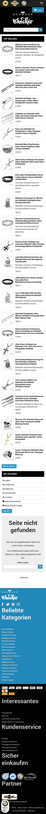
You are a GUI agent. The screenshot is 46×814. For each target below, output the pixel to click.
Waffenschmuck (8, 662)
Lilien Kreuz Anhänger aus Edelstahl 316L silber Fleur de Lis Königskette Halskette (28, 346)
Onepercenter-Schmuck (11, 656)
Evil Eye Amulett (8, 644)
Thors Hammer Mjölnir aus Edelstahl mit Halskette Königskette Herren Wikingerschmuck (26, 383)
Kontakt (5, 738)
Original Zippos (8, 680)
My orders (6, 480)
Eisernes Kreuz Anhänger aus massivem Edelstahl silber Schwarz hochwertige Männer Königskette (29, 244)
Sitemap (31, 811)
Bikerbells (5, 677)
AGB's (14, 808)
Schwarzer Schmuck (10, 671)
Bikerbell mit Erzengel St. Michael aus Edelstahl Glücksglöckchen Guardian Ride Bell (29, 200)
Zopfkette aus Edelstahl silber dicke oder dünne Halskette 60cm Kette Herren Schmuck (29, 115)
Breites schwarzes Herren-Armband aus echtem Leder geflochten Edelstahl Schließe (29, 69)
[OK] (40, 567)
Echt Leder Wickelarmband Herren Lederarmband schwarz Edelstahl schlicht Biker (29, 177)
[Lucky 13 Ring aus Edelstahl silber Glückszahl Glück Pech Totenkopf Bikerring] (8, 455)
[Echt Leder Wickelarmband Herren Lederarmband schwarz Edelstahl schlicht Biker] (8, 180)
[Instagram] (18, 605)
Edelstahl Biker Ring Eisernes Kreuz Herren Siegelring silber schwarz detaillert (27, 146)
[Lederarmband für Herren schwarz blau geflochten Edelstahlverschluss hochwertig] (8, 282)
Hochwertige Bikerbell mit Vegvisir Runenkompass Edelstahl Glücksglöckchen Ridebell (29, 361)
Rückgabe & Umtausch (10, 744)
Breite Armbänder (8, 647)
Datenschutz (22, 808)
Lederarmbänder (8, 674)
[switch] (5, 810)
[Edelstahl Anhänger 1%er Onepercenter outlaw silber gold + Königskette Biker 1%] (8, 103)
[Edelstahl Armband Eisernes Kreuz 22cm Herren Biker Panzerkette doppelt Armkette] (8, 334)
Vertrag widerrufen (19, 811)
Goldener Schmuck (9, 668)
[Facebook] (2, 605)
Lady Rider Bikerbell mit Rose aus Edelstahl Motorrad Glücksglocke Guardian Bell (29, 259)
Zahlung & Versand (9, 747)
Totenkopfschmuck (9, 653)
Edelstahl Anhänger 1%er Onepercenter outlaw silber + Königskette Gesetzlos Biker (26, 100)
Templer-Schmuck (9, 635)
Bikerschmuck (7, 650)
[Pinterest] (13, 605)
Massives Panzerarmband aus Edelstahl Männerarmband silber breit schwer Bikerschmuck (28, 46)
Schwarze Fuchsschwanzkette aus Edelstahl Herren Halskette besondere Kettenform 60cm (29, 398)
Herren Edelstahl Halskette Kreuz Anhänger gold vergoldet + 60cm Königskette (28, 436)
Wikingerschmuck (9, 638)
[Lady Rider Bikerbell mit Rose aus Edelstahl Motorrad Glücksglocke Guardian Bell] (8, 262)
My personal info (8, 493)
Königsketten (7, 659)
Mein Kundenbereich (10, 750)
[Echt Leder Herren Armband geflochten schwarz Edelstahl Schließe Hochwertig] (8, 72)
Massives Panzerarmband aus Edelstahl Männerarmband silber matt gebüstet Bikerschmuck (28, 220)
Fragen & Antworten (9, 741)
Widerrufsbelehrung (36, 808)
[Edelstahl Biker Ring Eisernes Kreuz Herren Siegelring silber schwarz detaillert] (8, 149)
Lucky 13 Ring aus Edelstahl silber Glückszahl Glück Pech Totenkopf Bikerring (29, 452)
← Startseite (23, 577)
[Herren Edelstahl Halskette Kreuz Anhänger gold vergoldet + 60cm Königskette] (8, 164)
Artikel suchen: (23, 562)
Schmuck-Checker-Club (11, 719)
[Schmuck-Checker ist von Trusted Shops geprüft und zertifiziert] (20, 776)
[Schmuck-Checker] (23, 18)
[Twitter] (8, 605)
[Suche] (40, 30)
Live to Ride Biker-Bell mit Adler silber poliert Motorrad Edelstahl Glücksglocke (28, 295)
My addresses (7, 489)
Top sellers (10, 38)
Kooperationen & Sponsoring (13, 722)
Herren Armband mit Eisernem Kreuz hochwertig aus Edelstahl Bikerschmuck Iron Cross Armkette (29, 331)
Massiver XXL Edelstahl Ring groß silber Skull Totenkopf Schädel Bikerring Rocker (29, 421)
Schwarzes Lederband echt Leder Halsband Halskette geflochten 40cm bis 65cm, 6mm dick (28, 85)
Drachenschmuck (8, 641)
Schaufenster (7, 713)
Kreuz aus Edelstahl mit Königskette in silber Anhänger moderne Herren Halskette (27, 131)
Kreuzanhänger (7, 629)
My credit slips (8, 485)
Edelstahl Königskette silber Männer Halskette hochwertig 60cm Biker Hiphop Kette (29, 315)
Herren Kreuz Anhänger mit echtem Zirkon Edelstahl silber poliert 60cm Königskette (29, 161)
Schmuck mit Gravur (10, 665)
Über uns (5, 716)
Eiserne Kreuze (7, 632)
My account (10, 473)
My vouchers (7, 497)
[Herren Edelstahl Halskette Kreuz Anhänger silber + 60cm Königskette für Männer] (8, 134)
